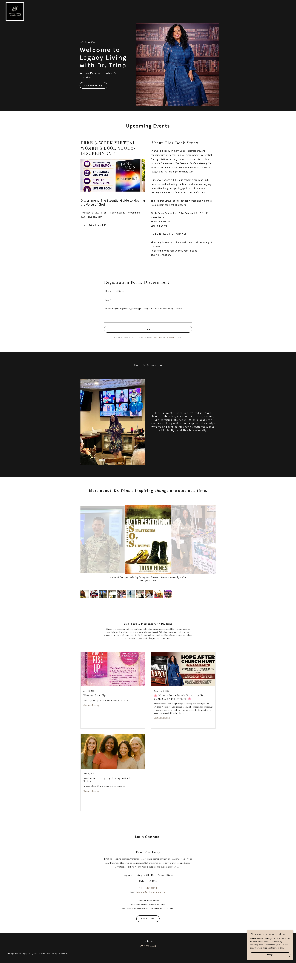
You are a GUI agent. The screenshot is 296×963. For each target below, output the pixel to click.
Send (148, 329)
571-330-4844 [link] (148, 885)
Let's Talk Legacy (93, 85)
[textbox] (148, 291)
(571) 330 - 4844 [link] (87, 42)
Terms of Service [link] (171, 337)
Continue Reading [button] (91, 702)
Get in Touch (148, 915)
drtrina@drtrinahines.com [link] (151, 889)
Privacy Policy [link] (157, 337)
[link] (15, 3)
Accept (270, 955)
